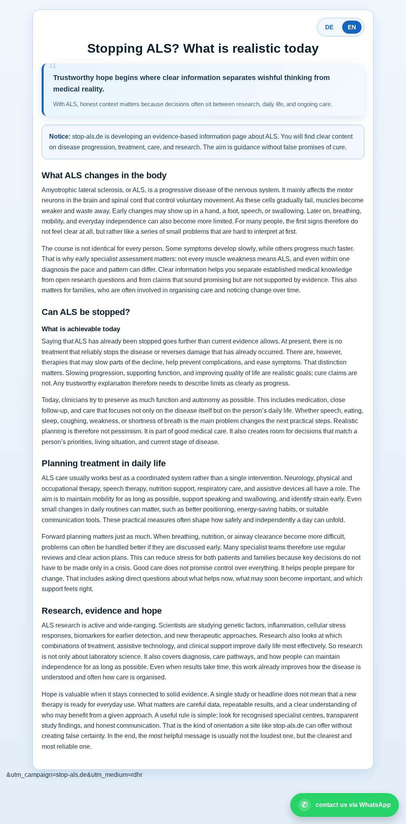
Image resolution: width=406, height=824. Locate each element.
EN (352, 27)
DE (329, 27)
